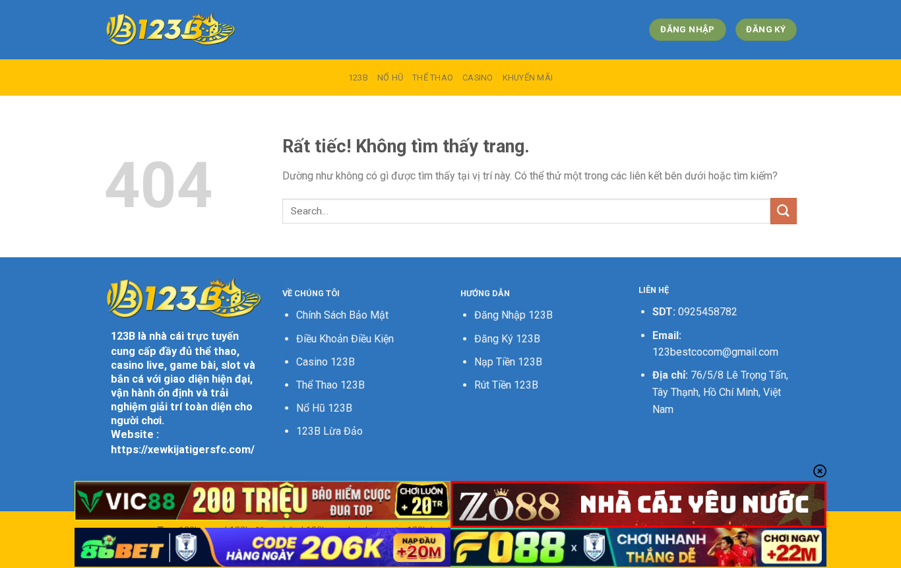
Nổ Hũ (390, 77)
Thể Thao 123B (330, 385)
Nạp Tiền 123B (508, 362)
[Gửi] (783, 211)
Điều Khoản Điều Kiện (345, 338)
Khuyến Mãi (528, 77)
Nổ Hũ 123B (324, 408)
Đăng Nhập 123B (513, 315)
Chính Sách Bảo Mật (342, 315)
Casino (477, 77)
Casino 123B (325, 362)
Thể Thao (432, 77)
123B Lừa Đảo (329, 431)
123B (358, 77)
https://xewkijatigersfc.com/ (183, 449)
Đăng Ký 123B (507, 338)
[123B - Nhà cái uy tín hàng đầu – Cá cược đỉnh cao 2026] (170, 29)
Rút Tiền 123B (506, 385)
